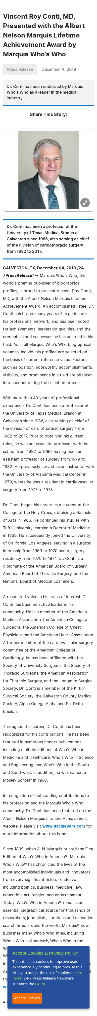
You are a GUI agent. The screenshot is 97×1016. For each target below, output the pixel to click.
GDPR (40, 983)
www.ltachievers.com (63, 826)
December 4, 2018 (59, 70)
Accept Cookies (27, 998)
